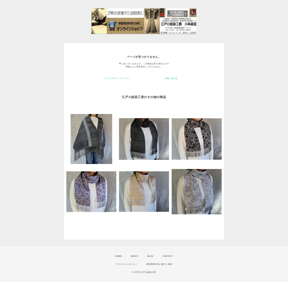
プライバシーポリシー (126, 264)
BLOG (150, 256)
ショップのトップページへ (117, 78)
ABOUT (134, 256)
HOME (118, 256)
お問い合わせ (171, 78)
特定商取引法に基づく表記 (159, 264)
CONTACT (167, 256)
